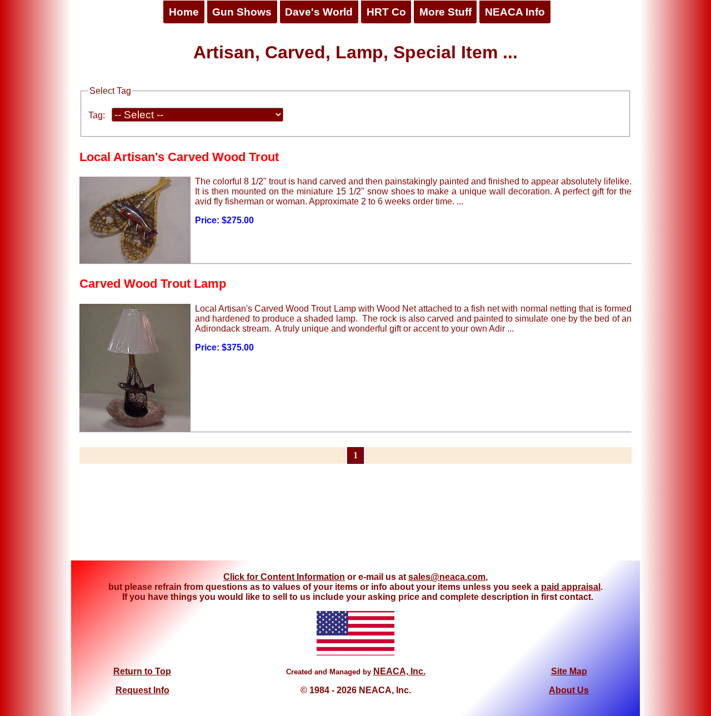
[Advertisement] (355, 519)
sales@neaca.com (446, 577)
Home (184, 12)
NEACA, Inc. (399, 671)
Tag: (96, 115)
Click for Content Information (284, 577)
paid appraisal (570, 587)
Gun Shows (242, 12)
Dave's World (319, 12)
